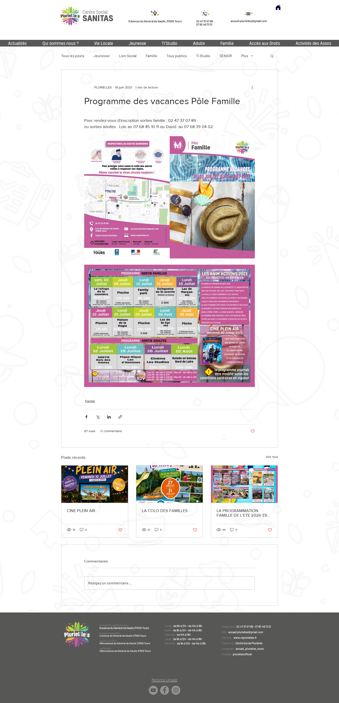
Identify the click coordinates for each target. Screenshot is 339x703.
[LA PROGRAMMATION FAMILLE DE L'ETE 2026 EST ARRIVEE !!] (244, 484)
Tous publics (177, 55)
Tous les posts (72, 55)
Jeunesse (102, 55)
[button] (272, 56)
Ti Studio (203, 55)
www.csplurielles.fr (245, 637)
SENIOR (226, 55)
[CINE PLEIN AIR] (94, 484)
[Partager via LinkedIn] (109, 417)
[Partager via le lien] (120, 417)
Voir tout (272, 457)
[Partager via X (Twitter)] (97, 417)
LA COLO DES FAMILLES (165, 510)
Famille (151, 55)
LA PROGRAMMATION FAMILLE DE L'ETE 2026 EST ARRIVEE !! (243, 513)
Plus (244, 55)
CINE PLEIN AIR (81, 510)
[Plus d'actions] (252, 87)
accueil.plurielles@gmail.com (249, 21)
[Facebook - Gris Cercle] (164, 690)
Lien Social (128, 55)
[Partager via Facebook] (86, 417)
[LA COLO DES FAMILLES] (169, 484)
